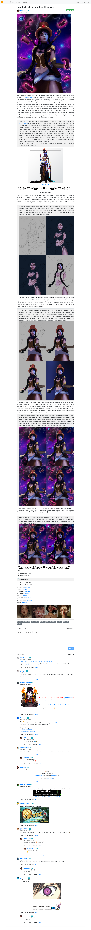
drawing (42, 621)
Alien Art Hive (70, 10)
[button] (88, 2)
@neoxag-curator (65, 704)
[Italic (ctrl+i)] (21, 632)
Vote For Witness (39, 796)
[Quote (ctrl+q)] (26, 632)
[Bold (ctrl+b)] (18, 632)
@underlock (68, 697)
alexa (27, 599)
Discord (53, 711)
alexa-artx (27, 587)
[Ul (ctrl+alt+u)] (31, 632)
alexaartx (28, 597)
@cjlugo (22, 671)
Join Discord (56, 796)
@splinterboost (24, 784)
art (32, 621)
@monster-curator (44, 704)
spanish (19, 621)
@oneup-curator (55, 704)
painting (59, 621)
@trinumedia (24, 858)
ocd (47, 621)
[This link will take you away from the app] (47, 906)
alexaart (24, 589)
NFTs (19, 2)
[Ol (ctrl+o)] (28, 632)
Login (78, 2)
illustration (53, 621)
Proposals (24, 2)
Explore (14, 2)
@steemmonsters (25, 803)
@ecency (23, 717)
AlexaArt (27, 593)
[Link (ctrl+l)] (34, 632)
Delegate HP (48, 796)
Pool (29, 2)
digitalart (65, 621)
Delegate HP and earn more (27, 731)
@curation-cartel (25, 682)
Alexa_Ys (24, 602)
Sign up (84, 2)
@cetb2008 (49, 663)
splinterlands (26, 621)
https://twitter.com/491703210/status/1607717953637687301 (36, 661)
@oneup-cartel (46, 700)
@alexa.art (23, 10)
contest (19, 623)
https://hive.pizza (49, 778)
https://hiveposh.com (40, 664)
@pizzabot (23, 767)
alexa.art (29, 601)
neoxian (37, 621)
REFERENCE (45, 184)
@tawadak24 (53, 723)
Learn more (22, 711)
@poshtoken (24, 657)
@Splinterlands (29, 97)
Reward (71, 654)
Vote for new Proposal (26, 729)
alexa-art (25, 595)
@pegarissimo (24, 747)
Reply (71, 648)
